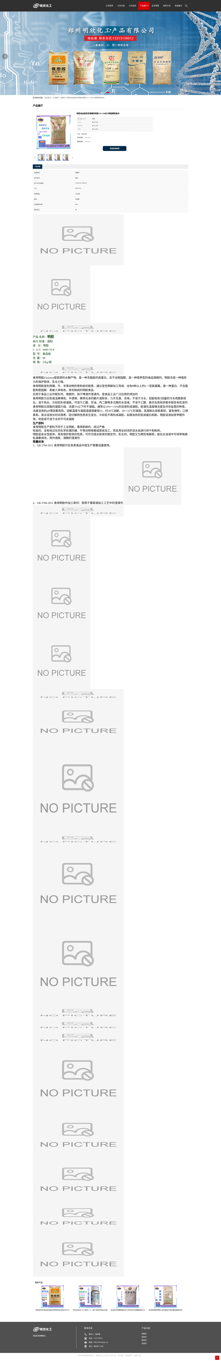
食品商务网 (128, 1355)
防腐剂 (144, 1343)
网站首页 (48, 98)
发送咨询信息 (114, 148)
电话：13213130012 (96, 1338)
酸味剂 (144, 1340)
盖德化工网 (137, 1355)
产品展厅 (56, 98)
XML (114, 1355)
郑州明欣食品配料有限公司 (86, 1355)
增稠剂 (63, 98)
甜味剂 (144, 1337)
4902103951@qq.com (101, 1342)
